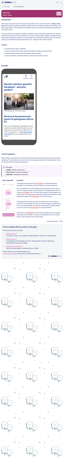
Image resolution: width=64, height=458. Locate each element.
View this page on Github (13, 246)
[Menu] (61, 2)
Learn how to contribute (10, 253)
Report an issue (11, 239)
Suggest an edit (11, 234)
